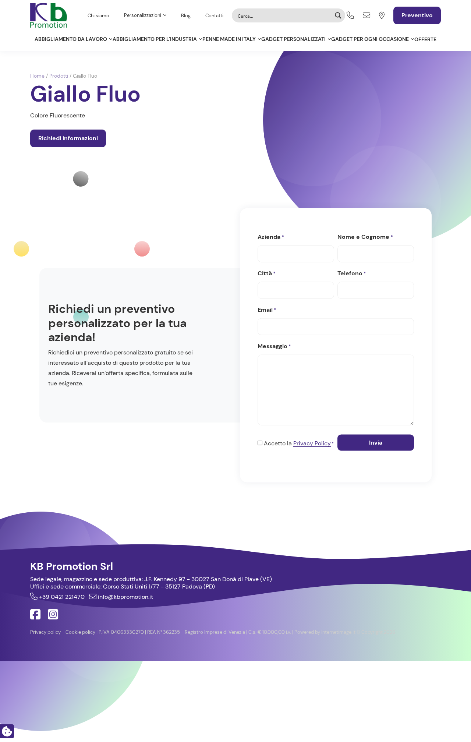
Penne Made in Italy (229, 39)
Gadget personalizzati (293, 39)
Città (267, 273)
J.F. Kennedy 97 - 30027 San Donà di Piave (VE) (208, 579)
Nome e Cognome (365, 236)
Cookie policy (80, 632)
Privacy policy (45, 632)
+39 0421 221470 (61, 597)
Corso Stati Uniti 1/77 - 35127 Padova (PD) (159, 586)
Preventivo (417, 15)
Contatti (214, 16)
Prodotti (58, 76)
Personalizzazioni (142, 15)
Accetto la (299, 443)
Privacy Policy (312, 443)
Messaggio (274, 346)
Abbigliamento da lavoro (71, 39)
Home (37, 76)
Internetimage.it (338, 632)
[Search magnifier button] (338, 15)
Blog (186, 16)
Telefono (351, 273)
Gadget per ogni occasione (370, 39)
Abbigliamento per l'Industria (155, 39)
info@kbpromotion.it (124, 597)
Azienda (271, 236)
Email (267, 309)
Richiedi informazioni (68, 138)
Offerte (425, 39)
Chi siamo (98, 16)
